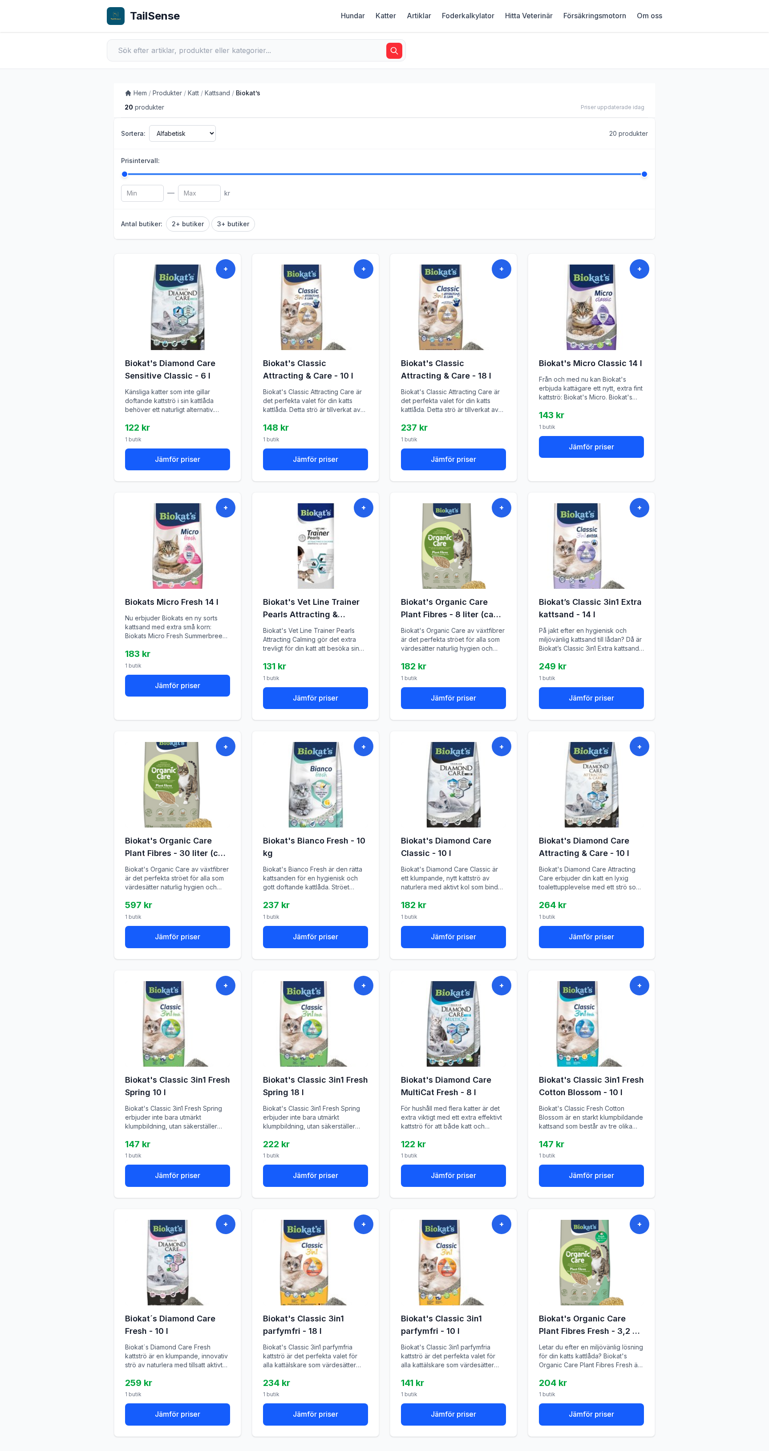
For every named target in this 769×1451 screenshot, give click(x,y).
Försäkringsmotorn (594, 15)
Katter (386, 15)
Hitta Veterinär (529, 15)
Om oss (649, 15)
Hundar (353, 15)
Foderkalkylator (468, 15)
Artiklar (419, 15)
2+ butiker (188, 224)
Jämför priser (177, 459)
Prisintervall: (140, 160)
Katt (193, 93)
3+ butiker (233, 224)
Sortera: (133, 133)
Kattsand (217, 93)
